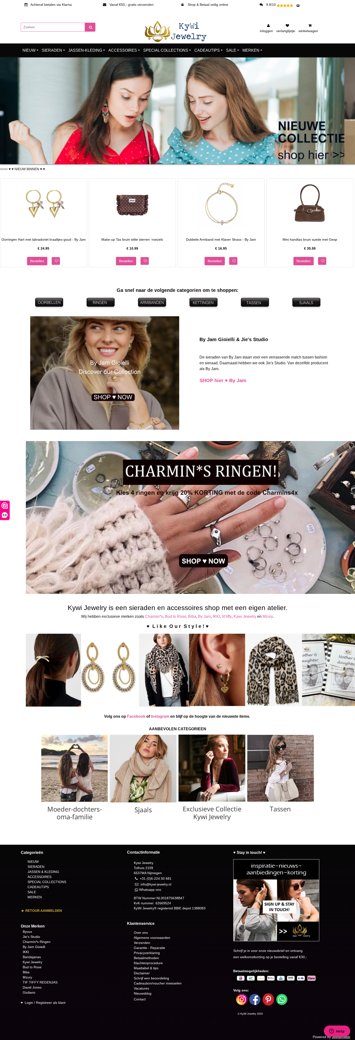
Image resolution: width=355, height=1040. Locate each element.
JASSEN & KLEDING (43, 872)
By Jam (204, 616)
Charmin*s (154, 616)
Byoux (27, 932)
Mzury (268, 616)
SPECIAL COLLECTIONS (165, 50)
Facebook (136, 716)
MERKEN (250, 50)
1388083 (199, 908)
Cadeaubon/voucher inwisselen (158, 983)
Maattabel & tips (146, 968)
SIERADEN (52, 50)
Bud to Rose (175, 616)
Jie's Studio (31, 937)
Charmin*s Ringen (36, 942)
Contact (140, 999)
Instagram (160, 716)
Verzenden (142, 943)
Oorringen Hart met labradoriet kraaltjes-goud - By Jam (43, 239)
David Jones (32, 987)
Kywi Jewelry (245, 616)
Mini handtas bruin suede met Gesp (310, 239)
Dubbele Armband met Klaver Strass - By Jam (221, 239)
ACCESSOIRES (122, 50)
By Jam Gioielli (34, 947)
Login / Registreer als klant (45, 1003)
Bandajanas (32, 957)
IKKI (216, 616)
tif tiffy (227, 616)
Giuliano (29, 992)
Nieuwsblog (142, 993)
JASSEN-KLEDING (85, 50)
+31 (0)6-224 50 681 (155, 878)
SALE (231, 50)
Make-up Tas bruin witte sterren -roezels (132, 239)
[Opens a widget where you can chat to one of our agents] (337, 1032)
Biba (192, 616)
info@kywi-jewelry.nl (156, 884)
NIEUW (29, 50)
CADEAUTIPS (207, 50)
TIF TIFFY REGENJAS (40, 982)
